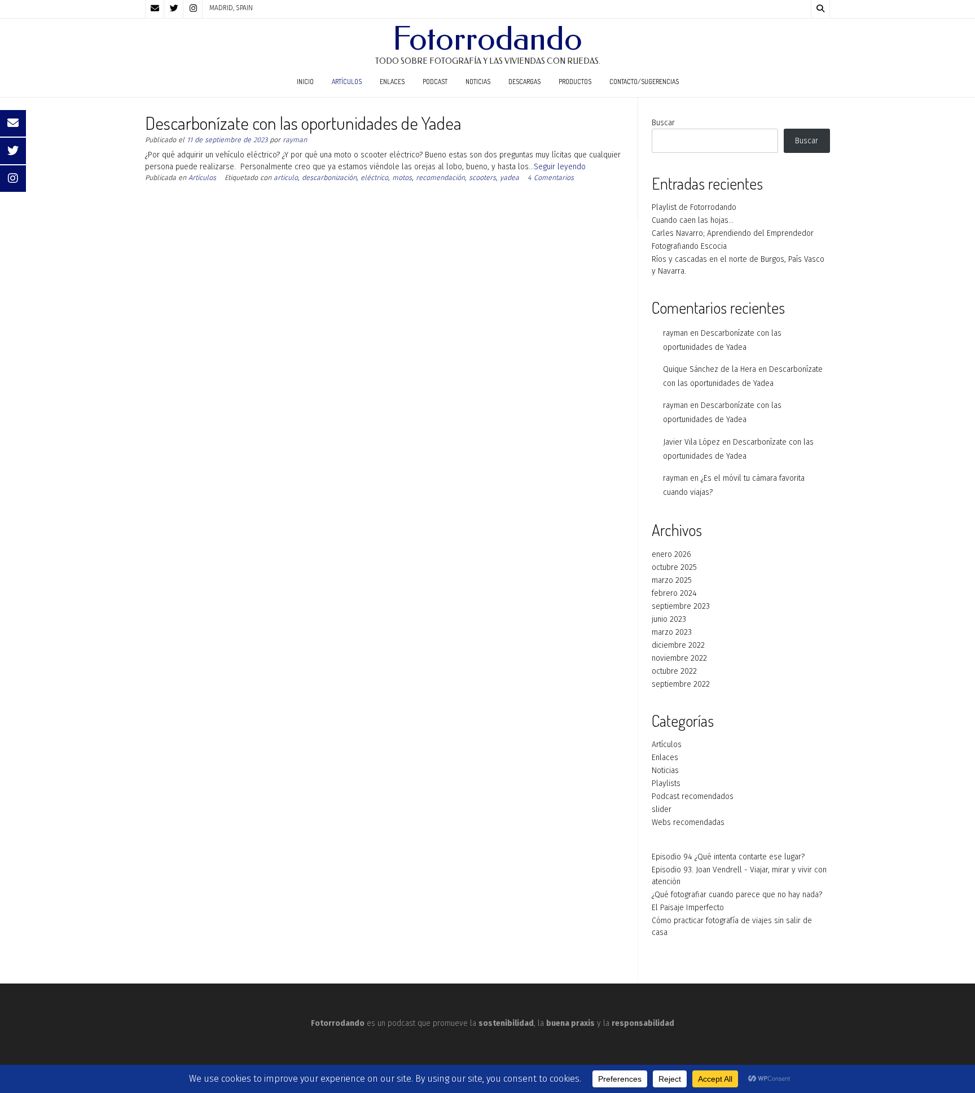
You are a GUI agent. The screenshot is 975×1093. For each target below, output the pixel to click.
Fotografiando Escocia (689, 246)
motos (402, 177)
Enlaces (392, 81)
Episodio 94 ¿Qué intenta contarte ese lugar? (728, 857)
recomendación (440, 177)
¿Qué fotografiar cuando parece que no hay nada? (737, 894)
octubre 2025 (674, 567)
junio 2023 (669, 619)
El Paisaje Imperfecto (688, 907)
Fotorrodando (487, 39)
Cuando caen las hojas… (693, 220)
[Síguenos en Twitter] (173, 9)
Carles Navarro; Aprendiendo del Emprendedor (733, 233)
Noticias (477, 81)
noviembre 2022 (679, 658)
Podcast (435, 81)
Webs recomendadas (688, 822)
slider (661, 809)
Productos (575, 81)
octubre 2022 (674, 671)
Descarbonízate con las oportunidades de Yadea (303, 122)
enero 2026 (671, 554)
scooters (482, 177)
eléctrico (374, 177)
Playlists (666, 783)
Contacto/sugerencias (644, 81)
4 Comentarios (551, 177)
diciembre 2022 (678, 645)
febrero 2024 (674, 593)
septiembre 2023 (681, 606)
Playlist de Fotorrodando (694, 207)
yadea (509, 177)
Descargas (524, 81)
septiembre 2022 (681, 684)
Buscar (663, 123)
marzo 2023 (672, 632)
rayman (295, 139)
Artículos (347, 81)
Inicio (305, 81)
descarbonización (329, 177)
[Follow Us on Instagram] (193, 9)
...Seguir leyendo (557, 167)
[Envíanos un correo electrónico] (154, 9)
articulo (286, 177)
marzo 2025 (672, 580)
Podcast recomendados (693, 796)
